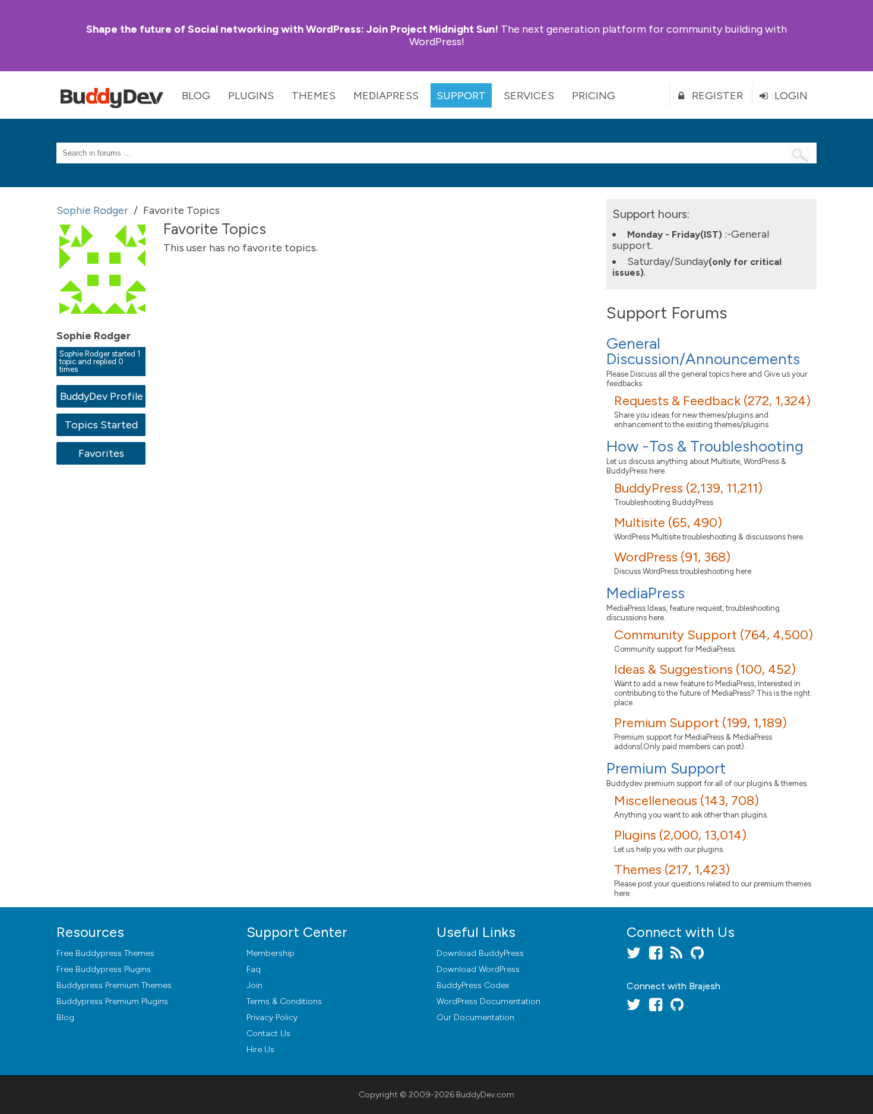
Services (529, 95)
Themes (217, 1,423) (672, 869)
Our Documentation (475, 1017)
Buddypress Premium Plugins (112, 1001)
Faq (253, 969)
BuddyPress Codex (472, 985)
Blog (196, 95)
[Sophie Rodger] (103, 322)
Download (480, 953)
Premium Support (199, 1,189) (700, 723)
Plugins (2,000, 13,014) (680, 835)
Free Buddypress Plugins (103, 969)
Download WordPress (478, 969)
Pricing (593, 95)
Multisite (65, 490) (668, 523)
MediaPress (386, 95)
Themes (314, 95)
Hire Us (260, 1049)
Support (461, 95)
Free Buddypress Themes (105, 953)
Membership (270, 953)
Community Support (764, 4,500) (713, 635)
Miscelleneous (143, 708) (686, 801)
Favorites (101, 453)
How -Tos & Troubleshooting (705, 446)
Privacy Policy (272, 1017)
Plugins (251, 95)
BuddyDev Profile (101, 396)
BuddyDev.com (485, 1095)
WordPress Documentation (488, 1001)
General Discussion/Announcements (703, 351)
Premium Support (666, 768)
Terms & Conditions (284, 1001)
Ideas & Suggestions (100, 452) (705, 669)
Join (254, 985)
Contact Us (268, 1033)
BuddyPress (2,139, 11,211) (688, 488)
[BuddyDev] (114, 95)
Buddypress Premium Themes (114, 985)
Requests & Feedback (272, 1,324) (712, 401)
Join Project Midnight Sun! (292, 29)
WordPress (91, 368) (672, 557)
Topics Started (101, 424)
